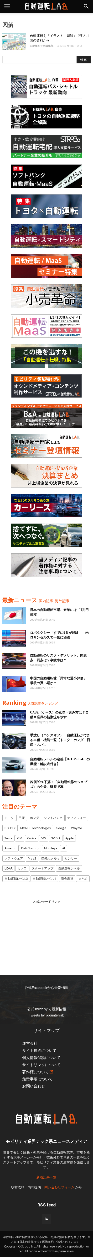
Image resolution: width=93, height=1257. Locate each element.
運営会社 (29, 1043)
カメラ (22, 868)
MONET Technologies (35, 828)
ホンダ (34, 818)
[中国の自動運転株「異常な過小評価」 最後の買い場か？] (14, 684)
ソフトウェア (14, 858)
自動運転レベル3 (16, 878)
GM (19, 838)
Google (61, 828)
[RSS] (46, 1219)
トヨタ (9, 818)
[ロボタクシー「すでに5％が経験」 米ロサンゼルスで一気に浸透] (14, 638)
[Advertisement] (46, 934)
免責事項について (37, 1079)
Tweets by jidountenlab (46, 1015)
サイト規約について (39, 1051)
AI (63, 848)
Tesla (8, 838)
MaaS (32, 858)
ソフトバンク (53, 818)
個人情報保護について (41, 1058)
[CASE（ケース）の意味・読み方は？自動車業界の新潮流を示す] (14, 718)
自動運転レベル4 (44, 878)
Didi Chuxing (30, 848)
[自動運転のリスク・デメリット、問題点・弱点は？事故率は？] (14, 661)
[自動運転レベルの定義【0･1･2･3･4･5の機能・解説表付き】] (14, 765)
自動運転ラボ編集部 (41, 45)
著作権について (35, 1072)
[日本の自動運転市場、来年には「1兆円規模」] (14, 615)
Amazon (10, 848)
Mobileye (50, 848)
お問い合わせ (33, 1086)
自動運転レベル (69, 868)
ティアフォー (76, 818)
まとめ (83, 878)
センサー (71, 858)
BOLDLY (10, 828)
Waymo (76, 828)
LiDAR (9, 868)
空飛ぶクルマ (50, 858)
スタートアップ (42, 868)
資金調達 (67, 878)
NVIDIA (55, 838)
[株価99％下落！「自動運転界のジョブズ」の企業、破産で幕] (14, 788)
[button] (86, 6)
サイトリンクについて (41, 1065)
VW (43, 838)
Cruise (31, 838)
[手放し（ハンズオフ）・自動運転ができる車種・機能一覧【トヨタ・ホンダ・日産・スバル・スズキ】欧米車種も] (14, 741)
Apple (69, 838)
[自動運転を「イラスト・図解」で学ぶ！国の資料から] (14, 41)
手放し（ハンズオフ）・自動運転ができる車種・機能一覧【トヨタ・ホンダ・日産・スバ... (60, 740)
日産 (22, 818)
